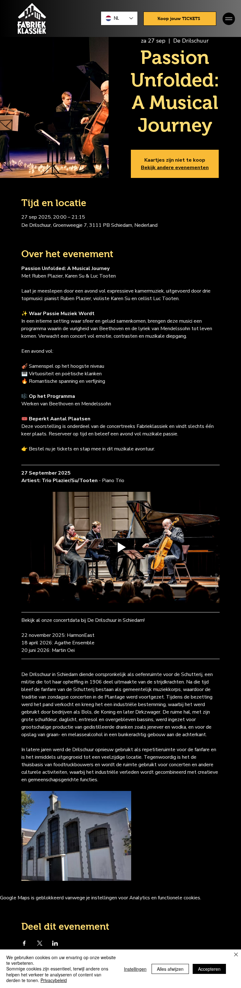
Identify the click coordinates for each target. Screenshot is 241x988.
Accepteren (209, 969)
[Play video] (120, 547)
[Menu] (229, 19)
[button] (180, 19)
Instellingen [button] (135, 969)
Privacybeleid (53, 980)
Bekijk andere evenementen (175, 167)
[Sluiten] (236, 955)
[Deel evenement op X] (40, 943)
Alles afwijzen (170, 969)
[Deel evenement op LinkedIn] (55, 943)
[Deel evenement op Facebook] (24, 943)
